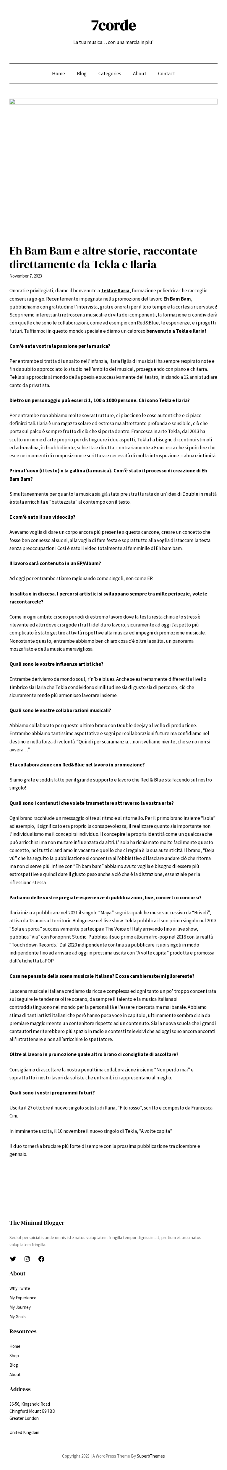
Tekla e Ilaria (115, 290)
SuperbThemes (151, 1456)
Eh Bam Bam (177, 299)
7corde (113, 25)
